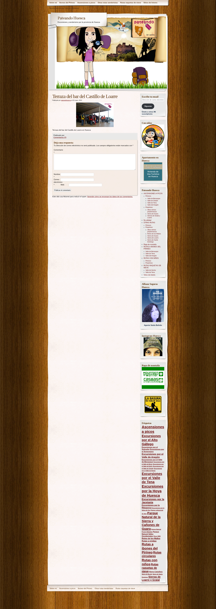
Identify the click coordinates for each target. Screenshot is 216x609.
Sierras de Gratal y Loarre (153, 217)
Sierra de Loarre (152, 238)
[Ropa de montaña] (153, 378)
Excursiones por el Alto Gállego (151, 440)
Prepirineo (149, 207)
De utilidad (147, 220)
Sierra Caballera (155, 572)
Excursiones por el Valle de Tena (152, 478)
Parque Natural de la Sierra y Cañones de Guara (151, 520)
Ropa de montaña (150, 244)
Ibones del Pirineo (67, 3)
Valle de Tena (152, 203)
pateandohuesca (66, 100)
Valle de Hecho (151, 270)
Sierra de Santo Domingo (152, 241)
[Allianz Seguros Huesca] (153, 305)
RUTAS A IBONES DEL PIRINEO (152, 248)
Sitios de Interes (150, 3)
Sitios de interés (149, 275)
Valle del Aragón (152, 205)
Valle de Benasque (153, 198)
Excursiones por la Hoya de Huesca (152, 490)
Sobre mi (53, 3)
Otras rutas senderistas (108, 3)
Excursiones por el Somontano (153, 450)
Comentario (57, 151)
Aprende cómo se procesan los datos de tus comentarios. (110, 197)
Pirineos (148, 196)
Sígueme (148, 106)
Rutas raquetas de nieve (130, 3)
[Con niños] (153, 136)
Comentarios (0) (60, 137)
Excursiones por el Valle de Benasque (152, 461)
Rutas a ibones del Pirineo (150, 548)
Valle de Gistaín (152, 201)
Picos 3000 (157, 536)
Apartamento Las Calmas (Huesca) (64, 8)
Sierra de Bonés (147, 574)
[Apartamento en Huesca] (153, 171)
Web (62, 185)
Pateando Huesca (71, 18)
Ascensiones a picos (86, 3)
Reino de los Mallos (154, 234)
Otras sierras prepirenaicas (152, 211)
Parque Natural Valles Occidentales (150, 534)
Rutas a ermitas (149, 541)
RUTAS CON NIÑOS (151, 258)
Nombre (57, 175)
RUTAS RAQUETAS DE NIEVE (152, 267)
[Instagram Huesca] (153, 346)
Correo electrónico (57, 182)
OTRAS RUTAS (149, 223)
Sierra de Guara (152, 214)
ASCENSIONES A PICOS (153, 193)
